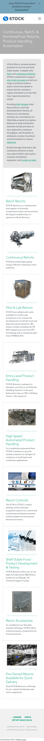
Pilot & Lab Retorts (19, 308)
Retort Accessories (19, 621)
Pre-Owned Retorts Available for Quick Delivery (19, 678)
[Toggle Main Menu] (39, 18)
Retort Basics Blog (22, 720)
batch (9, 74)
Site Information (32, 727)
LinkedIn (17, 717)
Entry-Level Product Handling (20, 378)
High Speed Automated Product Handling (20, 440)
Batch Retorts (15, 201)
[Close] (39, 3)
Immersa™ (22, 9)
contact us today (28, 160)
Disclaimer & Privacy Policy (15, 727)
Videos (27, 717)
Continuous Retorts (20, 257)
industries (11, 142)
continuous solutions (25, 74)
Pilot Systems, (22, 104)
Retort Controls (17, 500)
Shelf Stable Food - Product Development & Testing (22, 563)
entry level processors (17, 80)
